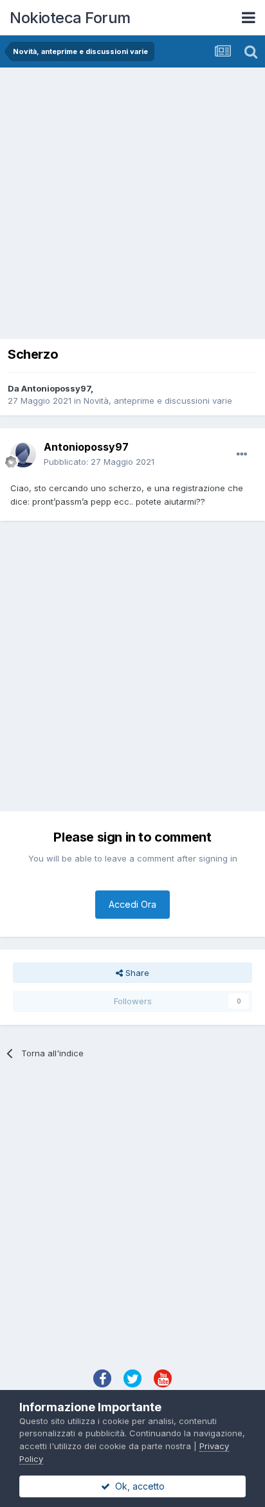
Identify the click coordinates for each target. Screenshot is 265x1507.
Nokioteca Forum (70, 17)
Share (136, 973)
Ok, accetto (137, 1486)
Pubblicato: (99, 461)
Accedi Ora (132, 904)
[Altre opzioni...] (242, 454)
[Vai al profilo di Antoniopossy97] (23, 454)
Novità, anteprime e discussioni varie (158, 400)
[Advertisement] (132, 206)
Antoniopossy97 (56, 388)
